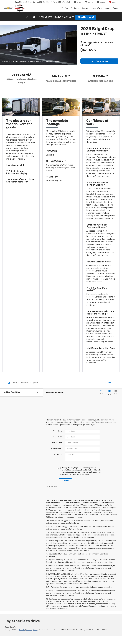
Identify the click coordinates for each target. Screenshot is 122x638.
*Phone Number (56, 448)
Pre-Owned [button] (75, 8)
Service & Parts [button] (96, 8)
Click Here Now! (86, 17)
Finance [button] (108, 8)
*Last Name (57, 437)
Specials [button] (85, 8)
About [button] (115, 8)
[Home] (62, 8)
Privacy (35, 630)
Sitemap (29, 630)
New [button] (67, 8)
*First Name (57, 431)
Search (108, 383)
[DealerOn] (11, 627)
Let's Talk (65, 481)
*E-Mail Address (56, 443)
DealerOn (22, 630)
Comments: (58, 454)
